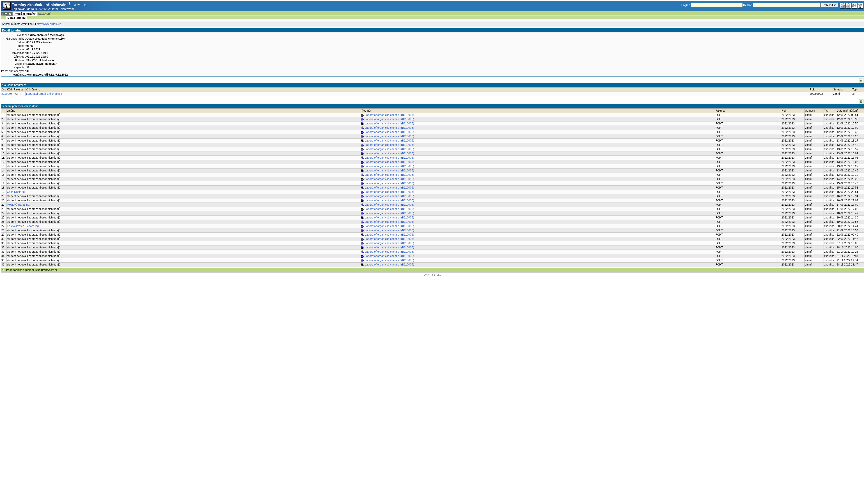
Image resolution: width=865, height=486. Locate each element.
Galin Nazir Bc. (16, 192)
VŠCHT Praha (432, 275)
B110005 (6, 93)
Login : (685, 5)
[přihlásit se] (848, 5)
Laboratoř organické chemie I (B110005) (389, 115)
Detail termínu (16, 17)
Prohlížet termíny (25, 14)
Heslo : (747, 5)
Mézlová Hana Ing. (18, 204)
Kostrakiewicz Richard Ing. (23, 226)
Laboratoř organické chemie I (44, 93)
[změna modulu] (10, 14)
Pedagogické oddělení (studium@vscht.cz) (32, 270)
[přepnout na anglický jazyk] (854, 5)
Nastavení (67, 9)
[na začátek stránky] (3, 270)
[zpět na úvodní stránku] (843, 5)
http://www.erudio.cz (49, 24)
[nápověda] (860, 5)
